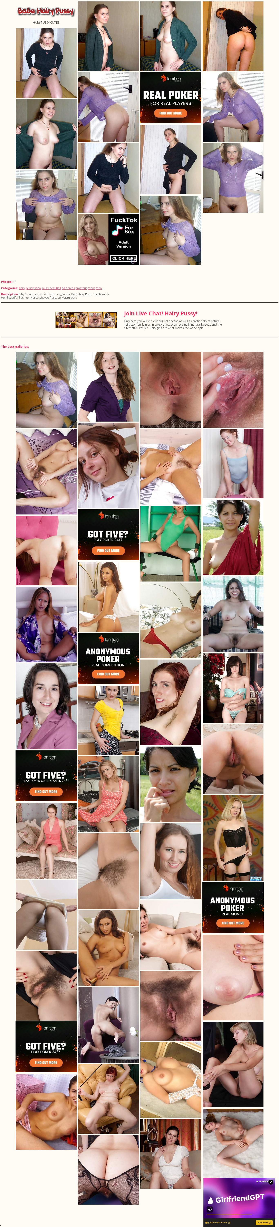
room (91, 288)
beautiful (55, 288)
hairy (22, 288)
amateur (81, 288)
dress (71, 288)
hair (64, 288)
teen (99, 288)
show (37, 288)
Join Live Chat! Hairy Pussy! (161, 313)
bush (45, 288)
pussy (29, 288)
